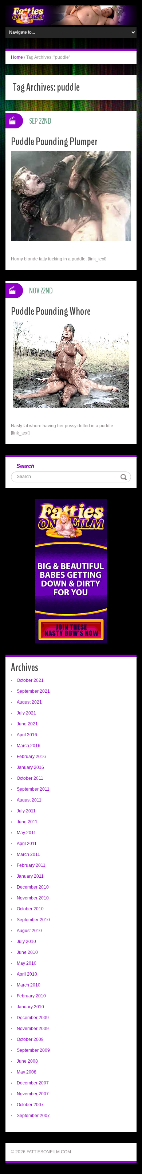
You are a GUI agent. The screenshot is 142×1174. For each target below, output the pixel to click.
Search (25, 466)
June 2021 (27, 723)
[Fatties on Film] (71, 14)
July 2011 (26, 810)
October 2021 (30, 680)
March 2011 (28, 854)
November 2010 (33, 898)
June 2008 (27, 1061)
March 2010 (28, 985)
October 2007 (30, 1104)
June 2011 (27, 821)
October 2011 (30, 778)
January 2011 (30, 876)
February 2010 (31, 995)
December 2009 (33, 1017)
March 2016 (28, 745)
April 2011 (27, 843)
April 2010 (27, 974)
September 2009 (33, 1050)
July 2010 (26, 941)
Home (17, 57)
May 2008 (26, 1072)
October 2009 (30, 1039)
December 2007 (33, 1083)
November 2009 (33, 1028)
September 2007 (33, 1115)
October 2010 (30, 908)
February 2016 (31, 756)
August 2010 (29, 930)
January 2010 (30, 1006)
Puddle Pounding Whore (51, 311)
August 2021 (29, 702)
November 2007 (33, 1093)
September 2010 (33, 919)
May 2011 (26, 832)
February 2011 (31, 865)
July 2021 (26, 713)
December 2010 (33, 887)
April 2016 (27, 734)
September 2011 (33, 789)
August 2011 (29, 800)
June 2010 (27, 952)
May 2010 (26, 963)
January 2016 (30, 767)
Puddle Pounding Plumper (54, 141)
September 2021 (33, 691)
